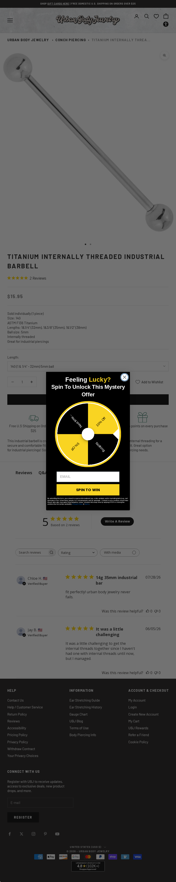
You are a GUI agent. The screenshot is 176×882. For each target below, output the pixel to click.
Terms (87, 504)
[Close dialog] (124, 377)
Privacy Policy (77, 504)
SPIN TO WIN (88, 489)
